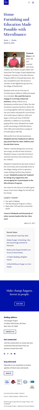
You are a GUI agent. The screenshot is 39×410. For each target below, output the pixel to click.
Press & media (13, 396)
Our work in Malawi (12, 201)
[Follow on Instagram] (4, 353)
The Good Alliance (29, 406)
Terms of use (23, 396)
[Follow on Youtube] (14, 353)
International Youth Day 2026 (17, 236)
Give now (19, 304)
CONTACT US (10, 332)
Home (6, 40)
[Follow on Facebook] (8, 353)
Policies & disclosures (11, 393)
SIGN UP (8, 373)
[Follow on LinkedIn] (11, 353)
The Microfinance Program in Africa (18, 204)
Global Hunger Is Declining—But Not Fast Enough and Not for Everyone (18, 243)
